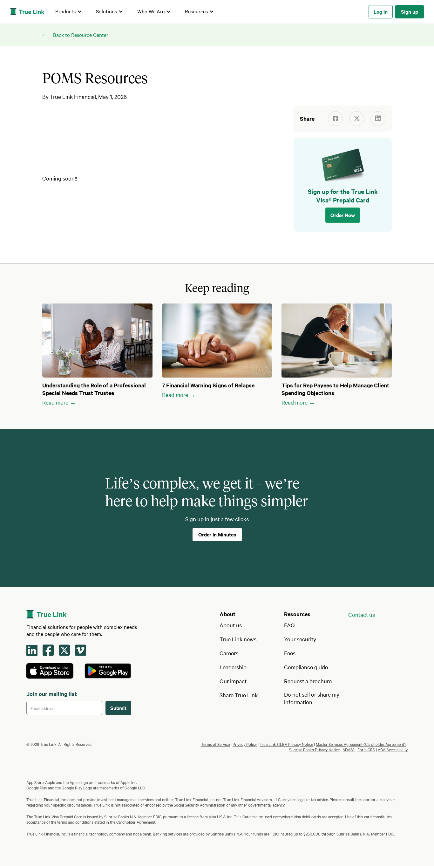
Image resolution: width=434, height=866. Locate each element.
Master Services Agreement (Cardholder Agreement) (361, 744)
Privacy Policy (245, 744)
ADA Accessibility (393, 749)
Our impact (233, 681)
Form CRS (366, 749)
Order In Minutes (217, 534)
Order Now (342, 214)
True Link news (238, 639)
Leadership (233, 667)
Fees (289, 653)
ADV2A (348, 749)
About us (231, 625)
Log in (381, 11)
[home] (27, 11)
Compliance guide (306, 667)
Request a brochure (308, 681)
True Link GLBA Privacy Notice (286, 744)
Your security (300, 639)
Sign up (409, 11)
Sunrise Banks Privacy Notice (314, 749)
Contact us (361, 614)
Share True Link (239, 695)
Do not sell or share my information (311, 698)
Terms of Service (215, 744)
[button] (68, 12)
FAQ (289, 625)
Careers (229, 653)
